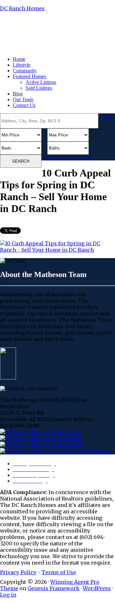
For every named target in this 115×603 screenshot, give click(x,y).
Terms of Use (59, 572)
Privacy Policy (18, 572)
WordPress (97, 588)
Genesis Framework (53, 588)
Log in (8, 594)
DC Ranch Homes (22, 8)
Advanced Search (73, 157)
